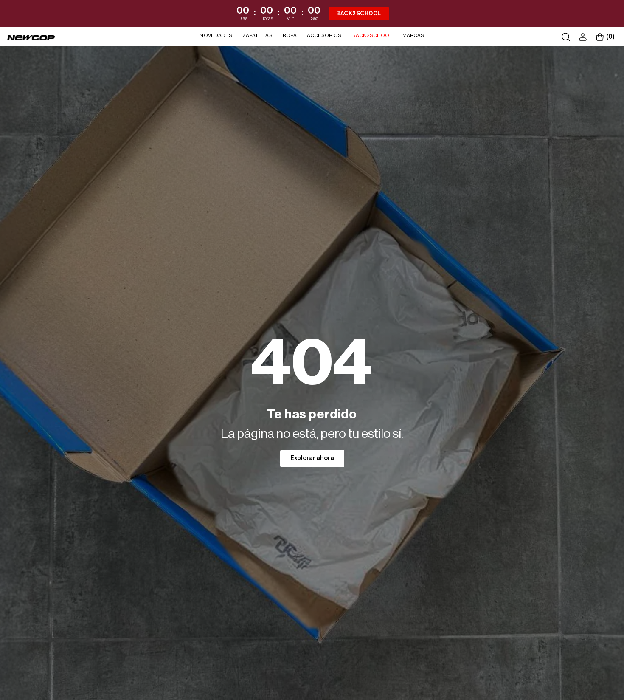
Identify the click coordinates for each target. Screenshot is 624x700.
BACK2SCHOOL (358, 13)
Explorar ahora (312, 458)
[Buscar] (566, 37)
